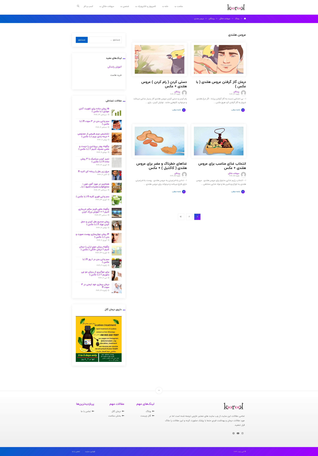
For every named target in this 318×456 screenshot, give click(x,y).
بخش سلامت (114, 415)
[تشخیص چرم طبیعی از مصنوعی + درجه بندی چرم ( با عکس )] (117, 137)
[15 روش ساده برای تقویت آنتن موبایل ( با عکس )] (117, 112)
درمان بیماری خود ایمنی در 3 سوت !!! (95, 286)
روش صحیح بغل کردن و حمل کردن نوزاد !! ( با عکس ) (95, 223)
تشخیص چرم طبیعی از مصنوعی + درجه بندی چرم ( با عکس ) (93, 135)
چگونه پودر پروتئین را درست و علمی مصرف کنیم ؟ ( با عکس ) (94, 148)
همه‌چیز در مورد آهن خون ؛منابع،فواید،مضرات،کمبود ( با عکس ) (95, 186)
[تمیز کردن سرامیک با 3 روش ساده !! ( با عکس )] (117, 163)
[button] (78, 6)
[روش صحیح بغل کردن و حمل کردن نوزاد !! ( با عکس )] (117, 225)
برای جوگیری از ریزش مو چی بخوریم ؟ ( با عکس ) (95, 273)
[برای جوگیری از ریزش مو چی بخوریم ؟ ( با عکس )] (117, 276)
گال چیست (145, 415)
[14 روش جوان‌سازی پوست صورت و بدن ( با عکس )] (117, 238)
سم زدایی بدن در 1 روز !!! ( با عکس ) (96, 261)
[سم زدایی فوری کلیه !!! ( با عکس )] (117, 200)
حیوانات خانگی (233, 173)
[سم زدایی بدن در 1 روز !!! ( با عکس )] (117, 263)
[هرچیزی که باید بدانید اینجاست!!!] (236, 7)
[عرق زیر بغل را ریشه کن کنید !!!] (117, 175)
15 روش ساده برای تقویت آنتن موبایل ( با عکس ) (94, 110)
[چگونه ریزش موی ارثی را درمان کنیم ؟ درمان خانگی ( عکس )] (117, 250)
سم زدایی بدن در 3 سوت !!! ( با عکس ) (94, 123)
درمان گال (116, 411)
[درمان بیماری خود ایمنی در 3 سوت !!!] (117, 288)
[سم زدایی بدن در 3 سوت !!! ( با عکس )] (117, 125)
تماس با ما (86, 411)
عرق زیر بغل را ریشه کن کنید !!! (93, 171)
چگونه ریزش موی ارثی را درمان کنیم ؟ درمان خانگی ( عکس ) (94, 248)
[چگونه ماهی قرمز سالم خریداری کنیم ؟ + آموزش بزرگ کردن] (117, 213)
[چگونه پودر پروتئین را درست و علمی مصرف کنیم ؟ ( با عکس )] (117, 150)
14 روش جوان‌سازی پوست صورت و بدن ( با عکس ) (92, 236)
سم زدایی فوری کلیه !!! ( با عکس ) (92, 196)
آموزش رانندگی (115, 66)
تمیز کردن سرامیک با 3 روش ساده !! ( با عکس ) (95, 160)
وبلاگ (148, 411)
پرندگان (236, 92)
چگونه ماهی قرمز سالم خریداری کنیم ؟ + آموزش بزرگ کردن (93, 211)
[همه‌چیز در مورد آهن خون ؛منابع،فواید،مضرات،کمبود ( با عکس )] (117, 188)
